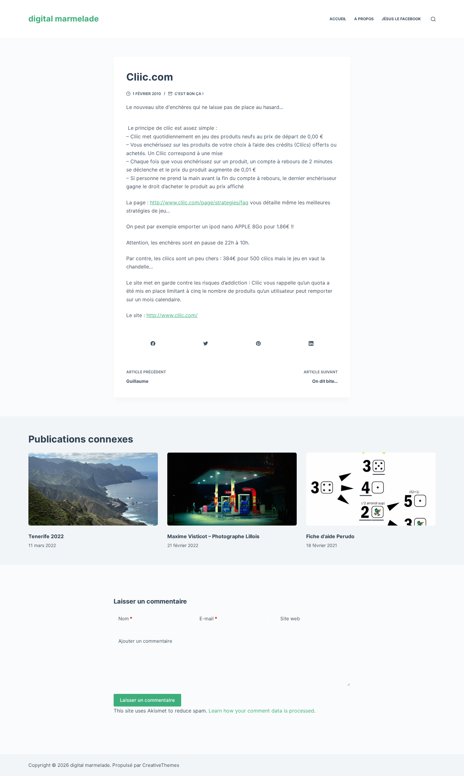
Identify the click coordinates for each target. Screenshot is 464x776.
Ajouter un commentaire (145, 641)
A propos (364, 18)
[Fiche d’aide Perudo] (371, 489)
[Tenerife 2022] (93, 489)
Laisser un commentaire (147, 700)
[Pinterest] (258, 343)
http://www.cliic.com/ (172, 315)
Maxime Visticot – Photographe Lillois (213, 536)
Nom (125, 619)
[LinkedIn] (311, 343)
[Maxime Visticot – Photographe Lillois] (232, 489)
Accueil (338, 18)
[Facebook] (153, 343)
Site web (290, 619)
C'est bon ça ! (189, 93)
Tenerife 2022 (46, 536)
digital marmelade (63, 18)
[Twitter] (205, 343)
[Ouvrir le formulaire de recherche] (433, 19)
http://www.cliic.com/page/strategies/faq (199, 202)
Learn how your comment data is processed (261, 710)
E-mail (208, 619)
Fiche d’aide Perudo (330, 536)
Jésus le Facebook (401, 18)
